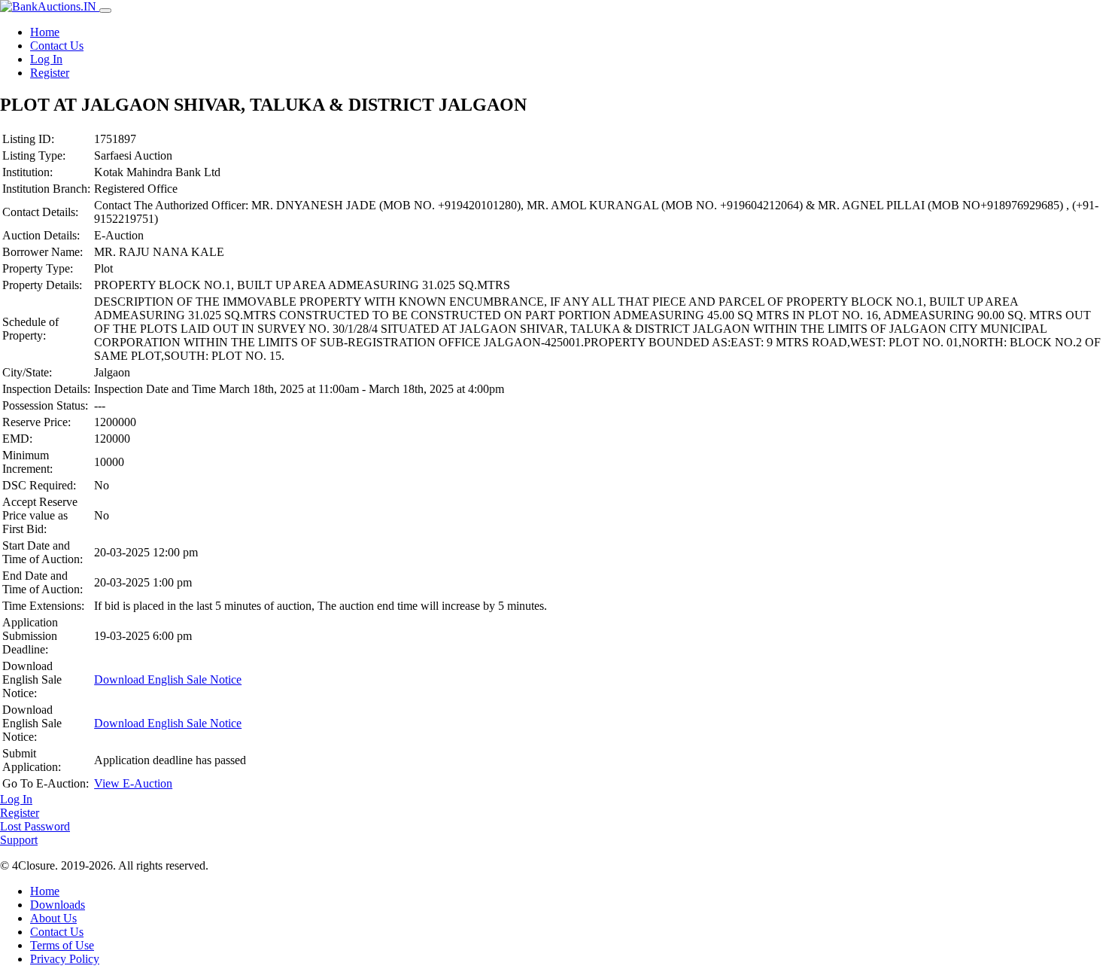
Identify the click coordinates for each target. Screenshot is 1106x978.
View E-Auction (133, 783)
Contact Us (57, 45)
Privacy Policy (64, 958)
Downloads (57, 904)
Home (44, 32)
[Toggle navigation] (105, 10)
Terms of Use (62, 945)
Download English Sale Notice (168, 679)
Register (49, 72)
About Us (53, 918)
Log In (46, 59)
